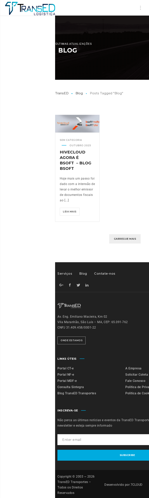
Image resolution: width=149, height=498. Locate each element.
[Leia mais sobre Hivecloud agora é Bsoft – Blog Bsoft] (77, 123)
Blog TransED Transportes (76, 393)
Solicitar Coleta (136, 374)
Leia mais (71, 210)
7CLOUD (137, 485)
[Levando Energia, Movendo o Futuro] (30, 8)
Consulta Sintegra (70, 387)
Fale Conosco (135, 381)
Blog (79, 93)
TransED (61, 93)
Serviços (64, 273)
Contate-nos (104, 273)
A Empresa (133, 368)
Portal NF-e (65, 374)
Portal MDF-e (67, 381)
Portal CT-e (65, 368)
